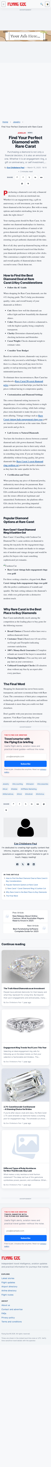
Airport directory (9, 1286)
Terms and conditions (11, 1321)
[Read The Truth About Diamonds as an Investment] (25, 966)
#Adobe (14, 789)
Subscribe (25, 764)
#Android (28, 794)
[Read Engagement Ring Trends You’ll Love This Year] (25, 1025)
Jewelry (16, 122)
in (35, 177)
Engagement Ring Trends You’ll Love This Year (25, 1047)
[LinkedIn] (33, 864)
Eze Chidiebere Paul (15, 167)
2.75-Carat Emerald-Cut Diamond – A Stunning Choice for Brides (19, 1108)
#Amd (19, 794)
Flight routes (7, 1295)
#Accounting (18, 784)
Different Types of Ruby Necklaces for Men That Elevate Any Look (20, 1169)
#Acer (5, 789)
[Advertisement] (25, 90)
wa (41, 177)
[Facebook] (17, 864)
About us (5, 1305)
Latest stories (7, 1278)
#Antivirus (40, 794)
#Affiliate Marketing (29, 789)
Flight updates (8, 1282)
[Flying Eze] (16, 4)
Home (5, 122)
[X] (22, 864)
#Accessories (42, 784)
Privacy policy (8, 1317)
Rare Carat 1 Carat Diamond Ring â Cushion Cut (26, 888)
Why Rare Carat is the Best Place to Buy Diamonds (26, 892)
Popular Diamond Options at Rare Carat (22, 885)
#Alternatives (8, 794)
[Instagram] (28, 864)
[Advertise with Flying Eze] (25, 35)
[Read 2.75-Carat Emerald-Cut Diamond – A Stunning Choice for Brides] (25, 1085)
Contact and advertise (12, 1309)
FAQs (3, 1313)
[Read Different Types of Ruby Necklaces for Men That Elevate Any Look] (25, 1146)
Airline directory (8, 1290)
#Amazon (30, 784)
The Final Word (12, 896)
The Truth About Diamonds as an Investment (24, 988)
